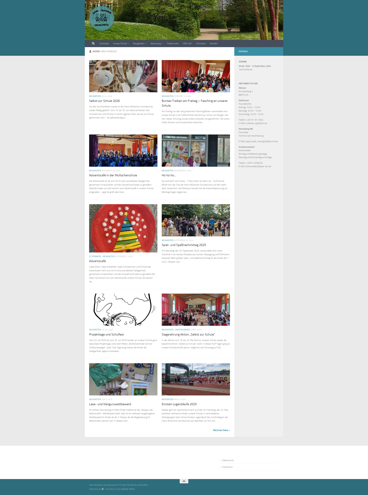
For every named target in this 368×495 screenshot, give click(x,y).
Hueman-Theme (128, 489)
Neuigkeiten (138, 43)
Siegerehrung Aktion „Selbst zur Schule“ (188, 334)
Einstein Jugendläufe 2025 (179, 404)
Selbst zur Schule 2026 (104, 101)
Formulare (201, 43)
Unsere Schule (120, 43)
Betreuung (156, 43)
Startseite (104, 43)
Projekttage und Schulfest (106, 334)
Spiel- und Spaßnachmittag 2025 (184, 245)
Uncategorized (182, 329)
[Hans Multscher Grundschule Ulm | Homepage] (101, 18)
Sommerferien (245, 69)
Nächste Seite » (221, 430)
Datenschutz (228, 460)
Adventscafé (97, 261)
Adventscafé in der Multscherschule (113, 175)
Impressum (227, 467)
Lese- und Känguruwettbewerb (110, 404)
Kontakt (213, 43)
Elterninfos (95, 256)
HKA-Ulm (187, 43)
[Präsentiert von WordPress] (103, 489)
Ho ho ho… (169, 175)
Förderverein (173, 43)
